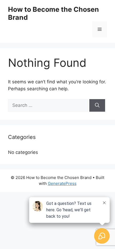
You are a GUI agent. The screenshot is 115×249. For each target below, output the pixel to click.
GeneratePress (62, 183)
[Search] (97, 105)
